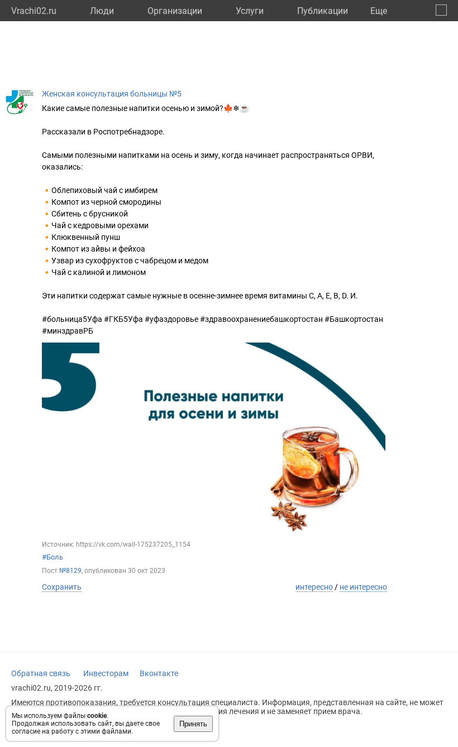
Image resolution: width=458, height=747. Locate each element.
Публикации (322, 11)
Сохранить (62, 586)
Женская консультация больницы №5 (112, 93)
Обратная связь (40, 673)
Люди (102, 11)
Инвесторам (105, 673)
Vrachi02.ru (33, 11)
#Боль (52, 557)
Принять (193, 724)
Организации (174, 11)
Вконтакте (159, 673)
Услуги (250, 11)
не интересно (363, 586)
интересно (314, 586)
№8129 (70, 571)
